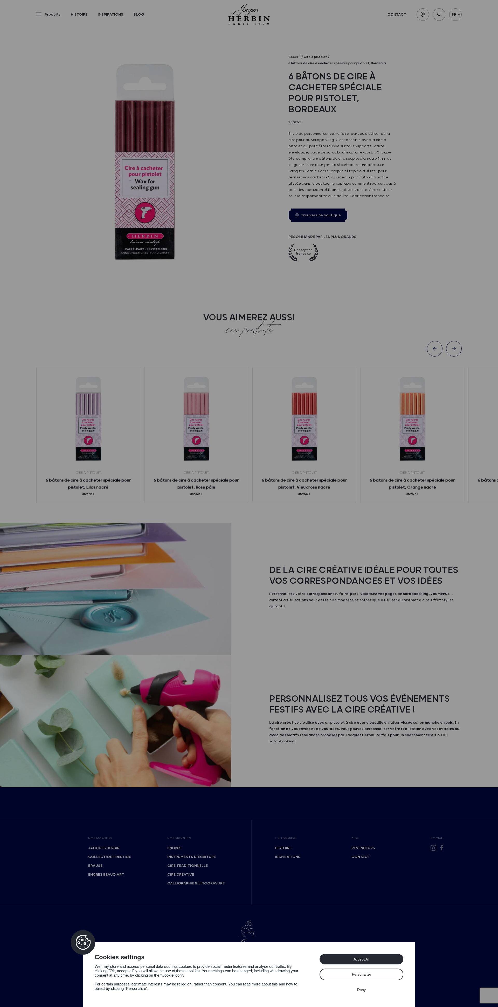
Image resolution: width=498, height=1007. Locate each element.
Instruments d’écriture (191, 857)
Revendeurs (363, 848)
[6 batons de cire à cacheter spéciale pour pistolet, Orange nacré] (412, 419)
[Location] (423, 14)
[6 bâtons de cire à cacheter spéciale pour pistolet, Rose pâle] (196, 419)
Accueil (294, 57)
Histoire (79, 14)
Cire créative (180, 874)
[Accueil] (249, 14)
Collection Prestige (109, 857)
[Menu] (39, 15)
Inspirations (110, 14)
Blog (139, 14)
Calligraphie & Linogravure (196, 883)
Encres (174, 848)
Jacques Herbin (104, 848)
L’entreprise (285, 838)
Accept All (361, 959)
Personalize (361, 974)
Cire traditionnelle (187, 866)
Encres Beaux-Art (106, 874)
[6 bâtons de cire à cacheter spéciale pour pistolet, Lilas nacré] (88, 419)
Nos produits (179, 838)
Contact (397, 14)
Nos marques (100, 838)
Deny (361, 990)
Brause (95, 866)
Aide (355, 838)
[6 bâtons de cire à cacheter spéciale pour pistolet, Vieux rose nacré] (304, 419)
